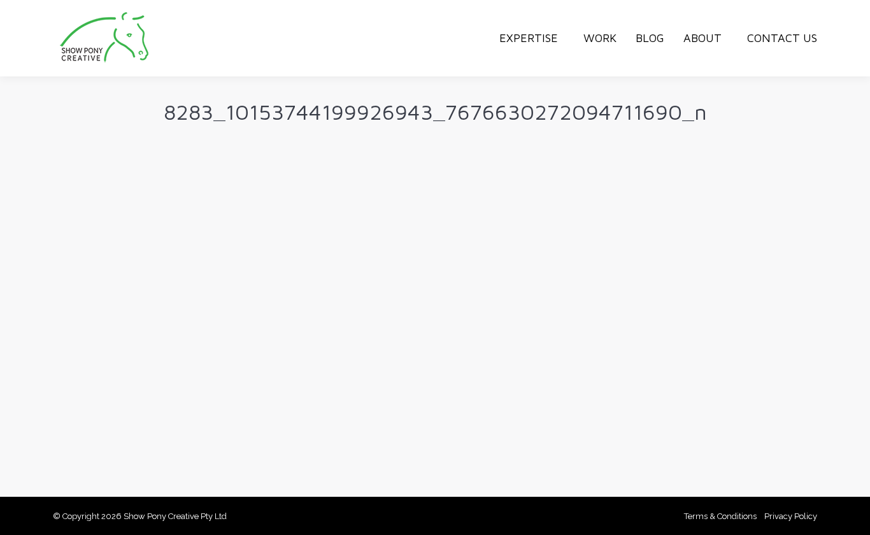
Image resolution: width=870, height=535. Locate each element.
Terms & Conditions (720, 516)
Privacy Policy (790, 516)
